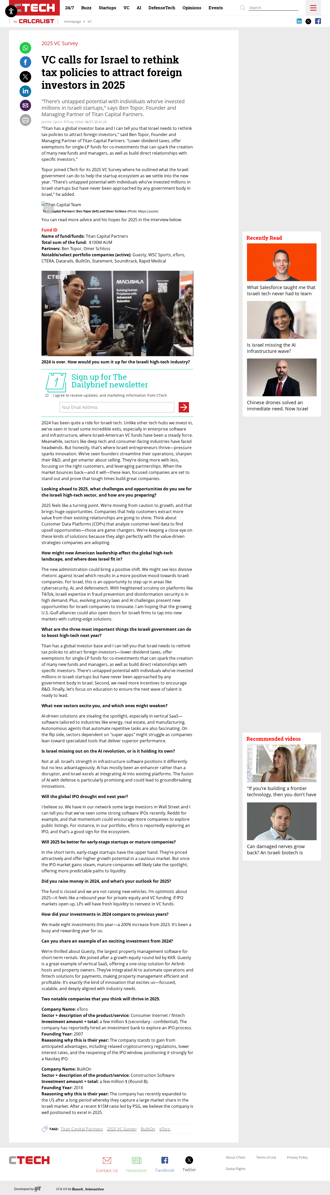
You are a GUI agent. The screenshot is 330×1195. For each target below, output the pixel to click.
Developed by (24, 1189)
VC (90, 21)
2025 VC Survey (122, 1129)
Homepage (72, 21)
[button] (282, 163)
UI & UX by (80, 1189)
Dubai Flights (236, 1169)
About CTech (235, 1158)
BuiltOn (148, 1129)
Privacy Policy (297, 1158)
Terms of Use (266, 1158)
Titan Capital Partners (82, 1129)
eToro (164, 1129)
